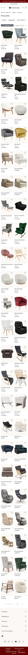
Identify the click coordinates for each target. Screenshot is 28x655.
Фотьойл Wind (4, 573)
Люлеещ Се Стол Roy (5, 387)
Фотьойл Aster (4, 168)
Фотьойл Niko (17, 411)
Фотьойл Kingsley (18, 264)
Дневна (14, 12)
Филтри (7, 25)
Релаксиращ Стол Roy (19, 363)
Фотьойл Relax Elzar (18, 551)
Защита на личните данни (19, 649)
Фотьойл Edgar (4, 119)
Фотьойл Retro (4, 240)
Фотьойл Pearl (17, 574)
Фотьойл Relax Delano (6, 506)
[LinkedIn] (19, 641)
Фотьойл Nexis (4, 436)
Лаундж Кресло (4, 94)
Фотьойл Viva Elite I (18, 168)
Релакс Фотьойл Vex (18, 69)
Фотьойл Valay (4, 459)
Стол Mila (3, 596)
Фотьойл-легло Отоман (6, 481)
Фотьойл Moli (4, 45)
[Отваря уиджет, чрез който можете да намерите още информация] (22, 652)
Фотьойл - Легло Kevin (19, 215)
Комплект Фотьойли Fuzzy (7, 264)
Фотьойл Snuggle (18, 288)
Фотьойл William (4, 313)
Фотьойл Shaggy (5, 288)
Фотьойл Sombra (18, 387)
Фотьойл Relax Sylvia (19, 528)
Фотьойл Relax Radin (5, 528)
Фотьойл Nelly (4, 69)
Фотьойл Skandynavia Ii (19, 240)
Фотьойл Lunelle (4, 337)
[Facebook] (5, 641)
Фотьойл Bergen (18, 481)
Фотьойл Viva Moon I (5, 193)
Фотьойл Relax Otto (5, 551)
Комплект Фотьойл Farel (6, 215)
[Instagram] (9, 641)
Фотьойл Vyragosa (18, 313)
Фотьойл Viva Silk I (18, 193)
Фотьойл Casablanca (5, 412)
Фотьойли (19, 12)
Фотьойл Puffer (17, 119)
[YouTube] (16, 641)
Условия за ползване (8, 649)
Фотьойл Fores (17, 436)
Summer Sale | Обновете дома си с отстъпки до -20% (14, 1)
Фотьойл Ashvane (5, 144)
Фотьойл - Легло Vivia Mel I (20, 459)
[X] (12, 641)
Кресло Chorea (4, 363)
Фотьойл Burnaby (18, 45)
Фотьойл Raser (17, 596)
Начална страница (5, 12)
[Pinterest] (23, 641)
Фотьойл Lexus (17, 506)
